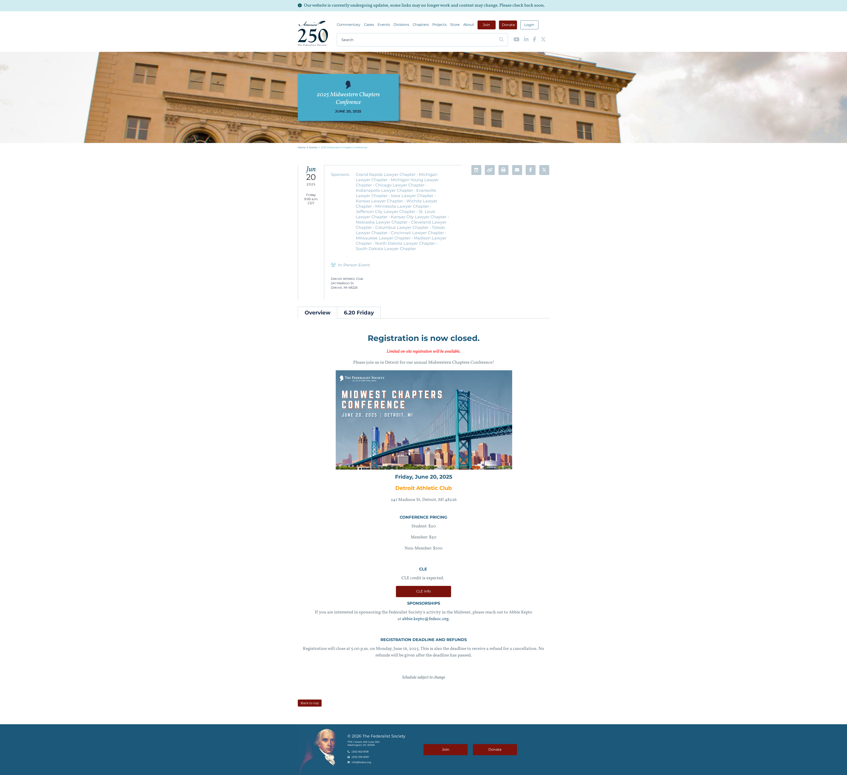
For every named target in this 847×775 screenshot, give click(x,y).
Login (529, 25)
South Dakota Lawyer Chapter (386, 248)
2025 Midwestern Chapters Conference (344, 147)
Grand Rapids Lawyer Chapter (386, 174)
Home (301, 147)
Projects (439, 25)
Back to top (310, 703)
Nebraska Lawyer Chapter (382, 222)
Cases (369, 25)
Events (384, 25)
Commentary (348, 25)
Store (455, 25)
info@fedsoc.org (361, 762)
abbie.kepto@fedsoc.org (425, 619)
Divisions (401, 25)
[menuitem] (348, 25)
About (468, 25)
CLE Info (423, 591)
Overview (317, 312)
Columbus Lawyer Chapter (402, 227)
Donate (508, 25)
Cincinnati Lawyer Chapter (418, 232)
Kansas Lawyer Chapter (380, 201)
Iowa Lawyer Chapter (412, 195)
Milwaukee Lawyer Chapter (384, 238)
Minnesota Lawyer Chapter (402, 206)
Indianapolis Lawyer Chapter (385, 190)
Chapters (421, 25)
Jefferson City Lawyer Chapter (386, 211)
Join (486, 25)
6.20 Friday (359, 312)
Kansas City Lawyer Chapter (419, 216)
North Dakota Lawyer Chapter (405, 243)
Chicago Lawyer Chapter (400, 185)
